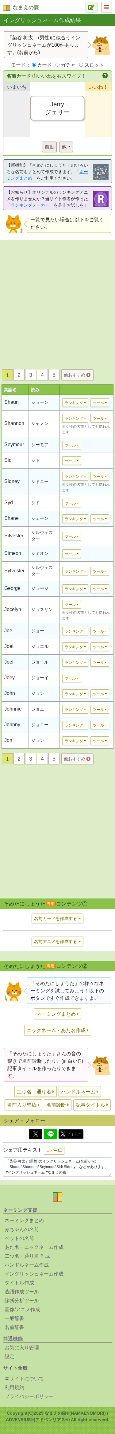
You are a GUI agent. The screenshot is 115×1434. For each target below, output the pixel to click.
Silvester (13, 535)
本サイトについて (24, 1378)
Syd (8, 502)
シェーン (39, 518)
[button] (106, 76)
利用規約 (14, 1387)
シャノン (39, 423)
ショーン (39, 402)
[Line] (50, 1134)
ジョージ (39, 588)
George (12, 588)
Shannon (14, 423)
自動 (49, 147)
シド (35, 460)
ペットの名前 (19, 1238)
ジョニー (39, 709)
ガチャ (68, 65)
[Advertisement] (57, 302)
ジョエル (39, 646)
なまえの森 (26, 7)
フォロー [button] (74, 1134)
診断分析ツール (22, 1300)
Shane (11, 518)
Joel (8, 646)
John (9, 693)
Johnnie (13, 708)
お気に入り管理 (22, 1347)
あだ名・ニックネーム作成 (34, 1247)
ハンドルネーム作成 (27, 1265)
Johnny (12, 724)
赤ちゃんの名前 (22, 1229)
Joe (8, 630)
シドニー (39, 481)
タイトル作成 (19, 1282)
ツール (98, 403)
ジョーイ (39, 677)
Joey (9, 677)
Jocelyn (12, 609)
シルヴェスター (42, 535)
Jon (8, 740)
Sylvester (14, 570)
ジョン (37, 693)
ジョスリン (42, 609)
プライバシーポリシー (29, 1396)
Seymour (14, 444)
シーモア (39, 444)
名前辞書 (14, 1327)
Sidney (12, 481)
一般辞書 (14, 1318)
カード (44, 65)
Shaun (11, 402)
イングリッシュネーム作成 (34, 1273)
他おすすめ (75, 374)
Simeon (12, 553)
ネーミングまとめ (24, 1220)
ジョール (39, 662)
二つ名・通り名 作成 (27, 1256)
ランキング (74, 403)
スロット (94, 65)
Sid (8, 460)
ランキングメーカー (30, 205)
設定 (9, 1356)
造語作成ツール (22, 1291)
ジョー (37, 630)
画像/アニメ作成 (22, 1309)
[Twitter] (35, 1134)
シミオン (39, 553)
